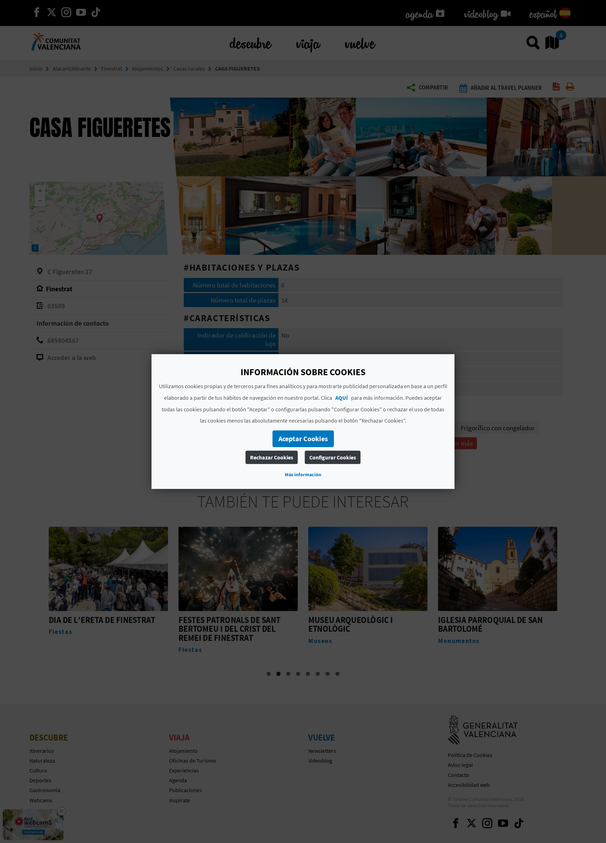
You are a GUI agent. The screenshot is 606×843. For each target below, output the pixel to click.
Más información (303, 474)
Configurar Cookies (332, 457)
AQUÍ (341, 397)
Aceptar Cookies (303, 438)
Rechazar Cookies (271, 457)
